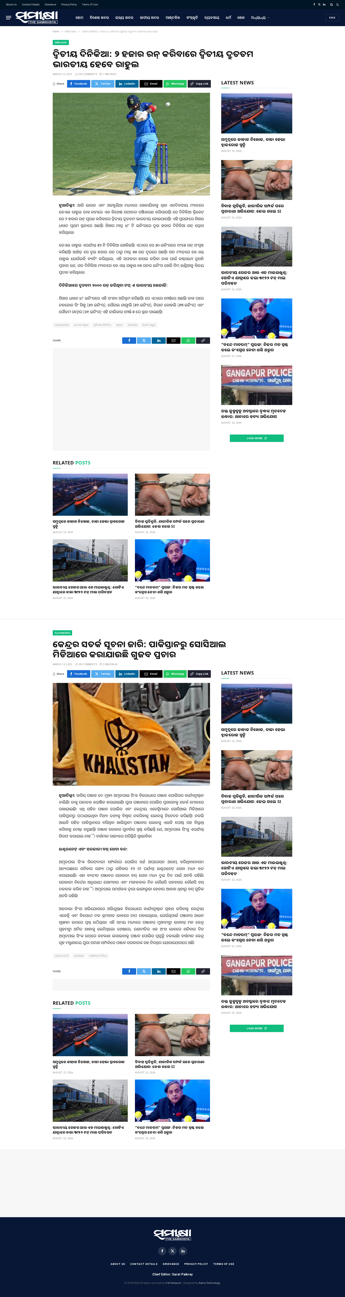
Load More (255, 438)
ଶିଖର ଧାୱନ (149, 324)
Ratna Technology (209, 1283)
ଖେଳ (241, 17)
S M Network (173, 1283)
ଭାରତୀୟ (132, 324)
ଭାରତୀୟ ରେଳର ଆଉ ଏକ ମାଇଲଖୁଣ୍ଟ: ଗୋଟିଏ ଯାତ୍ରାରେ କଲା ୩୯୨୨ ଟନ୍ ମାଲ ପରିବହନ (88, 589)
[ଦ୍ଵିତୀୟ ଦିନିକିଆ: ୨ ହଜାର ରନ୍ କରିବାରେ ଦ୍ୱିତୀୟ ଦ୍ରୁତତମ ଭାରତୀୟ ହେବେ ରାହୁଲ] (131, 144)
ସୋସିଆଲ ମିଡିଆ (98, 955)
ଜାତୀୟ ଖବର (149, 17)
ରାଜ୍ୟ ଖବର (124, 17)
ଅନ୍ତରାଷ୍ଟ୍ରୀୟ (62, 632)
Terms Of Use (90, 4)
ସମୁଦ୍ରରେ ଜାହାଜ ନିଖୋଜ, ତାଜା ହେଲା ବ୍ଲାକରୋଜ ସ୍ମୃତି (89, 523)
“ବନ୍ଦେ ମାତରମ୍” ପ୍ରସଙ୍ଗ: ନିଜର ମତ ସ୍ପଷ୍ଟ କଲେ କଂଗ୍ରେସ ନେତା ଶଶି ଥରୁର (169, 589)
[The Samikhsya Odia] (36, 17)
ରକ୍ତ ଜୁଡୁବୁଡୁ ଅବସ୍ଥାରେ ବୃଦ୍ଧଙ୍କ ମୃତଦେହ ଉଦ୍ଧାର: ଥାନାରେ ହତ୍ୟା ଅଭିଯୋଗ (253, 413)
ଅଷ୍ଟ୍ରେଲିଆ (62, 324)
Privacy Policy (69, 4)
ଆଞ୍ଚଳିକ (173, 17)
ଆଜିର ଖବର (61, 42)
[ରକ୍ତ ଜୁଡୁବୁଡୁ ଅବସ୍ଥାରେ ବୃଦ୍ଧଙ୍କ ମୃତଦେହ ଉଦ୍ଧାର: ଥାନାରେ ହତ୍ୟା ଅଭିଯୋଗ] (256, 385)
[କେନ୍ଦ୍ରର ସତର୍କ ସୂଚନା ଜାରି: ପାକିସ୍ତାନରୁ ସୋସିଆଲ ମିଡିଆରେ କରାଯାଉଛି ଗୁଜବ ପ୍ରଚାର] (131, 734)
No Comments (88, 74)
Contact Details (31, 4)
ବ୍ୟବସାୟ (211, 17)
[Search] (331, 4)
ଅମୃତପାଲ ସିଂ (62, 955)
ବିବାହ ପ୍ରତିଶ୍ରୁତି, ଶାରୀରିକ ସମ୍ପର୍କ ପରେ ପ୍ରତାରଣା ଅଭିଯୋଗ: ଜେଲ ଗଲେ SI (169, 523)
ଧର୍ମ (228, 17)
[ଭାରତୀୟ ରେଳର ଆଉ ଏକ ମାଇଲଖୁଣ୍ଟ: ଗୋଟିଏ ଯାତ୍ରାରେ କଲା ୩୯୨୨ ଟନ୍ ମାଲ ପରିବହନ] (90, 560)
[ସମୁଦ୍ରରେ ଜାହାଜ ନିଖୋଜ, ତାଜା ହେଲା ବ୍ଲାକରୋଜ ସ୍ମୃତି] (90, 495)
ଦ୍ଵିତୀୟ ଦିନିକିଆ (102, 324)
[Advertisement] (131, 399)
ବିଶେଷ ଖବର (99, 17)
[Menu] (8, 17)
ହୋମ (79, 17)
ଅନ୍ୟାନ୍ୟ (258, 17)
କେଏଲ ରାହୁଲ (81, 324)
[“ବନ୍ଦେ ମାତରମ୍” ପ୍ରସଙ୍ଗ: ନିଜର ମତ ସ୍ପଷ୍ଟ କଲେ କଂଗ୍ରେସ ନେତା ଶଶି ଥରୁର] (172, 560)
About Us (11, 4)
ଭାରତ (119, 324)
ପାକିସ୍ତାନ (79, 955)
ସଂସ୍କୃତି (192, 17)
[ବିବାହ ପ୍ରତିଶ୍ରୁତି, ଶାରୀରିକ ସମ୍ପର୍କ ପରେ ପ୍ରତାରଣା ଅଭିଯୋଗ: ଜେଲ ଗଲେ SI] (172, 495)
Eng (332, 17)
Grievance (50, 4)
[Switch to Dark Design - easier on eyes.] (337, 4)
